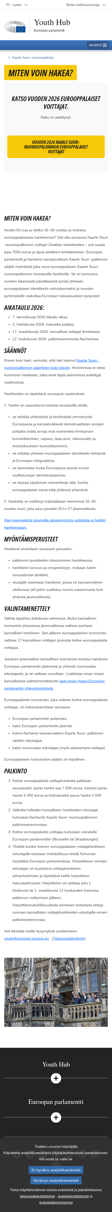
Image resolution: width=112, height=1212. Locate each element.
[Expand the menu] (56, 1077)
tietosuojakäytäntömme (37, 1196)
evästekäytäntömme (73, 1196)
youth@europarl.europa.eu (26, 938)
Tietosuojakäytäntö (68, 938)
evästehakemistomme (56, 1202)
